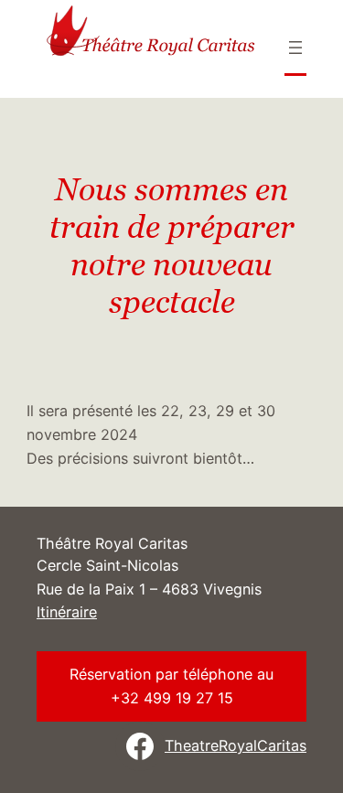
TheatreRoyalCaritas (235, 745)
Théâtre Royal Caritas (112, 543)
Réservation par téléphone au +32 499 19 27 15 (171, 686)
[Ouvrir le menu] (295, 48)
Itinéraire (67, 612)
